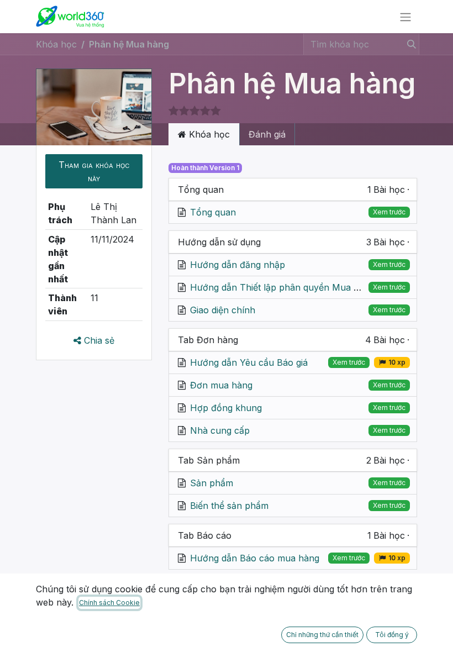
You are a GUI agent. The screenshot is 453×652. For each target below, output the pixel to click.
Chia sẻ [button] (97, 340)
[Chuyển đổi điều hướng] (405, 16)
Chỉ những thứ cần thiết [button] (322, 634)
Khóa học (56, 44)
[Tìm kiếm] (409, 44)
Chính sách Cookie (109, 602)
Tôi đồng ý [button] (392, 634)
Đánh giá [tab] (267, 134)
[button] (94, 171)
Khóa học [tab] (208, 134)
